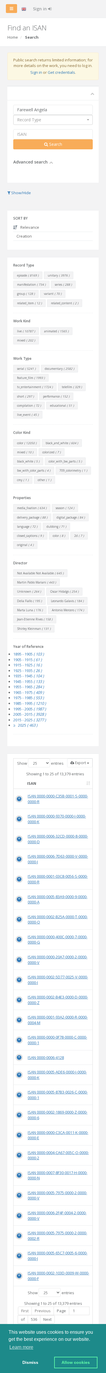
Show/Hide (20, 192)
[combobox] (53, 120)
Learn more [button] (21, 1347)
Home (12, 37)
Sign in (40, 9)
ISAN (31, 783)
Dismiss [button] (30, 1362)
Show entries (40, 763)
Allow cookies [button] (76, 1362)
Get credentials (61, 72)
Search (55, 144)
